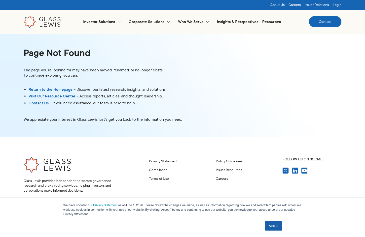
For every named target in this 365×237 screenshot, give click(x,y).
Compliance (158, 170)
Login (337, 5)
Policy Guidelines (229, 161)
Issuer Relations (317, 5)
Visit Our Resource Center (52, 96)
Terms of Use (159, 179)
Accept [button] (273, 225)
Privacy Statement (105, 205)
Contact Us (39, 103)
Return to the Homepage (51, 89)
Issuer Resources (229, 170)
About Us (277, 5)
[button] (102, 21)
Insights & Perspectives (237, 21)
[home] (42, 22)
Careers (295, 5)
